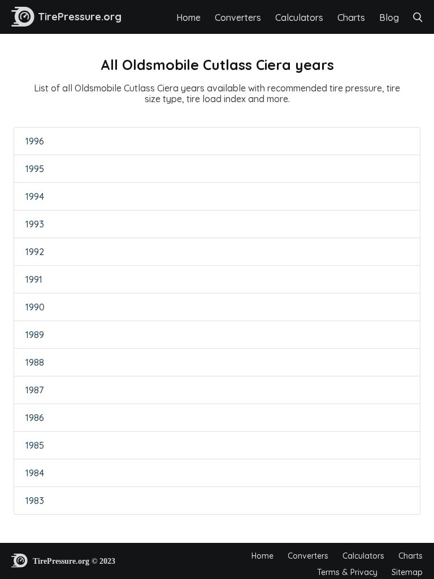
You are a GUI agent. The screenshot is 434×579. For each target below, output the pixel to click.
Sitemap (407, 572)
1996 (34, 141)
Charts (351, 17)
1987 (34, 390)
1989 (34, 334)
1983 (34, 500)
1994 (34, 196)
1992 (34, 251)
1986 (34, 417)
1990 (35, 307)
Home (188, 17)
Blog (389, 17)
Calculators (299, 17)
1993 (34, 224)
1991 (33, 279)
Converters (238, 17)
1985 (34, 445)
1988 (34, 362)
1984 (34, 473)
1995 (34, 168)
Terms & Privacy (347, 572)
